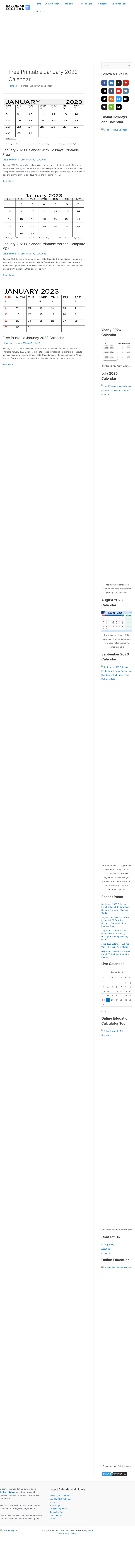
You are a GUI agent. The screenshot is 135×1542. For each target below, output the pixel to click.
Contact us (106, 1253)
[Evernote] (111, 107)
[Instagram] (104, 91)
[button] (60, 3)
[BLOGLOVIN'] (104, 99)
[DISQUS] (119, 99)
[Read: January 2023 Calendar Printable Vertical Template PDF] (44, 215)
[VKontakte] (126, 91)
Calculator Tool (119, 3)
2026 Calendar (52, 3)
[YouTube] (119, 91)
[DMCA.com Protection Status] (114, 1473)
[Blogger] (111, 99)
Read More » (8, 181)
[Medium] (119, 107)
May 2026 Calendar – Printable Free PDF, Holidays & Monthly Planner (115, 954)
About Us (105, 1249)
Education (103, 3)
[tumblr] (111, 91)
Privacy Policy (107, 1244)
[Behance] (126, 99)
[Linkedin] (111, 83)
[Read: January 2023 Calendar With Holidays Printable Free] (44, 121)
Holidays (69, 3)
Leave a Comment (11, 159)
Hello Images (86, 3)
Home (38, 3)
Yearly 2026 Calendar (59, 1495)
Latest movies (55, 1515)
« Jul (103, 1011)
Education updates (58, 1508)
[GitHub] (104, 107)
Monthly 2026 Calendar (60, 1499)
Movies (39, 11)
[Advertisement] (67, 34)
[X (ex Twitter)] (119, 83)
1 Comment (8, 343)
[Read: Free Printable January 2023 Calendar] (44, 309)
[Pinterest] (126, 83)
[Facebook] (104, 83)
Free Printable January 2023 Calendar (33, 338)
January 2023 (27, 159)
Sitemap (53, 1518)
